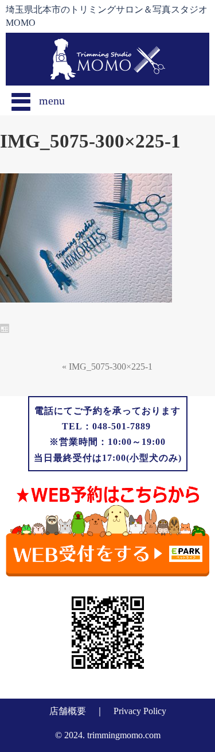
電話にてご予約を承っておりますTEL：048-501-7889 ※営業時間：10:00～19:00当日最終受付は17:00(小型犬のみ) (108, 434)
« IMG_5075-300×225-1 (107, 366)
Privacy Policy (140, 711)
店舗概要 (67, 711)
